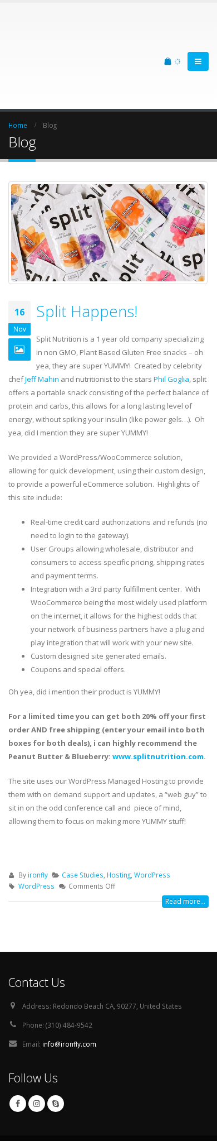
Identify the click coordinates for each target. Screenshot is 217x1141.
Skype (55, 1059)
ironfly (38, 830)
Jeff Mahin (42, 334)
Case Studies (82, 830)
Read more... (185, 856)
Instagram (36, 1059)
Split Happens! (86, 266)
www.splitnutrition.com (158, 712)
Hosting (119, 830)
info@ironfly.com (69, 999)
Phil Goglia (171, 334)
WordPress (152, 830)
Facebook (17, 1059)
